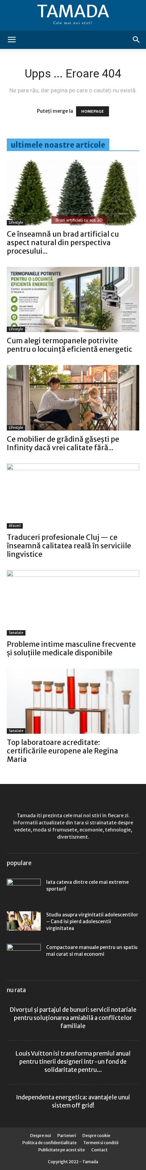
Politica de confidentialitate (49, 1142)
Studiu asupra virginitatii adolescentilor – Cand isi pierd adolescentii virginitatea (92, 921)
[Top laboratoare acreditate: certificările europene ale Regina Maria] (73, 701)
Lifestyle (16, 222)
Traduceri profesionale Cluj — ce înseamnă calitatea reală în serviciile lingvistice (69, 546)
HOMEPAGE (92, 111)
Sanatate (16, 632)
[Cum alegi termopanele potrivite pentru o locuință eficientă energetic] (73, 299)
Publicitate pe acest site (61, 1149)
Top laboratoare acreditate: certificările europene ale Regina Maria (62, 751)
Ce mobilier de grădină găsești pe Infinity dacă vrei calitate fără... (63, 443)
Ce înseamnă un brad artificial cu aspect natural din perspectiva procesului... (63, 243)
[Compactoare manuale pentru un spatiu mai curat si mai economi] (24, 956)
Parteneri (66, 1135)
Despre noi (40, 1135)
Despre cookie (96, 1135)
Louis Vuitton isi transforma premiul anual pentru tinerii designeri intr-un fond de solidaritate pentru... (73, 1062)
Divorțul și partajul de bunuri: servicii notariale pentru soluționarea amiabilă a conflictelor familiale (73, 1018)
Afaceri (15, 526)
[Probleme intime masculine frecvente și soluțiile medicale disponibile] (73, 603)
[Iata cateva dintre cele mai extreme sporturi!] (24, 888)
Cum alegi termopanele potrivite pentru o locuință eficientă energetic (69, 345)
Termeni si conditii (100, 1142)
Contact (99, 1149)
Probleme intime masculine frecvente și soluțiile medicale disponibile (71, 648)
